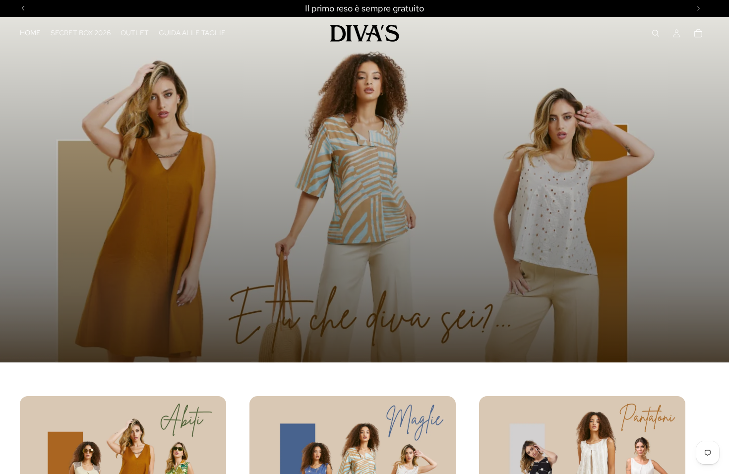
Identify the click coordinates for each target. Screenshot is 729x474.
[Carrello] (698, 33)
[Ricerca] (656, 33)
